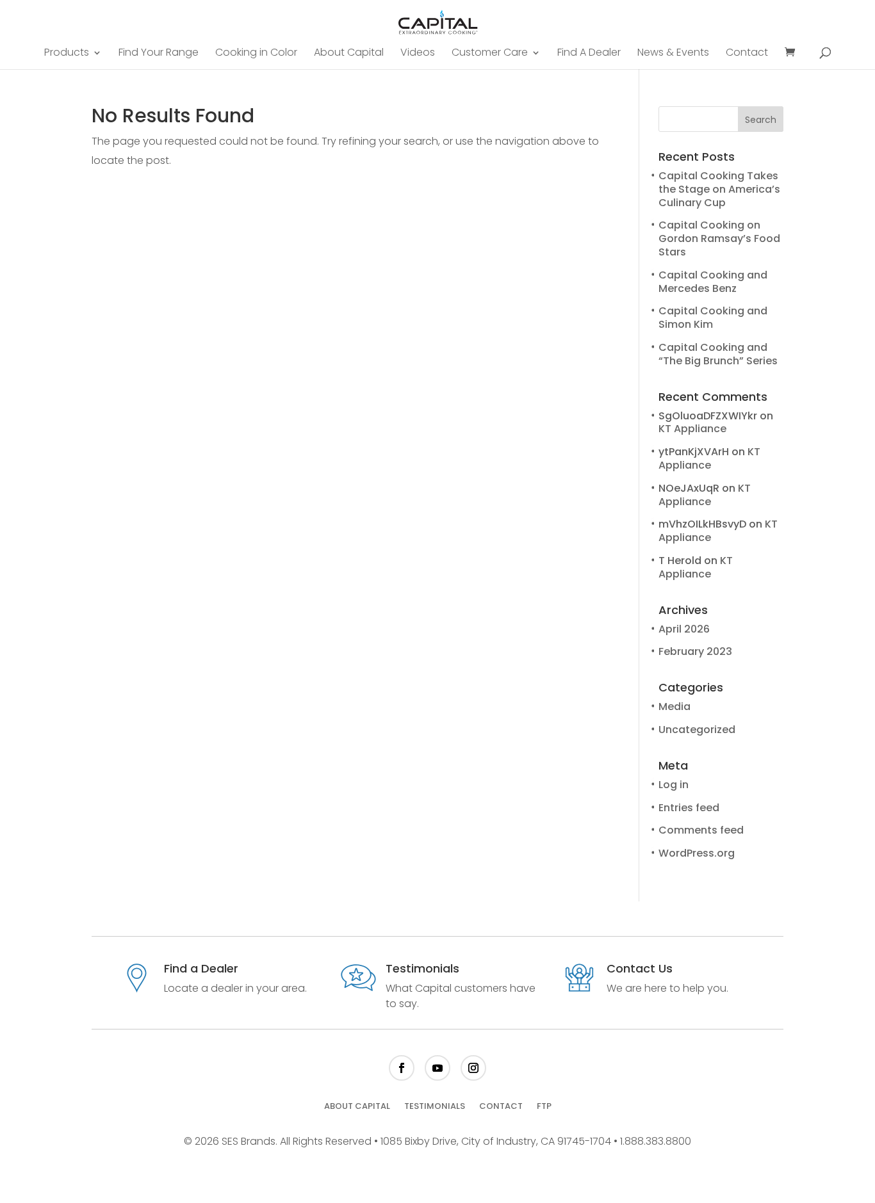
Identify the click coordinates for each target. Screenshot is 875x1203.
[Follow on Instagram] (473, 1068)
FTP (544, 1107)
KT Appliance (692, 428)
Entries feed (688, 807)
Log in (673, 784)
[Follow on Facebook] (401, 1068)
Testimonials (434, 1107)
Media (674, 706)
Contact (747, 54)
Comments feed (701, 830)
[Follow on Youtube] (437, 1068)
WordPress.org (696, 853)
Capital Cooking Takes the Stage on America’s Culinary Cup (719, 189)
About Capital (349, 54)
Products (66, 54)
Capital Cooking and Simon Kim (712, 317)
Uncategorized (696, 729)
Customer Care (490, 54)
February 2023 (695, 651)
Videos (417, 54)
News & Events (673, 54)
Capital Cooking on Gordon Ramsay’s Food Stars (719, 238)
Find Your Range (159, 54)
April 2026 (684, 629)
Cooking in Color (256, 54)
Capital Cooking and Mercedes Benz (712, 282)
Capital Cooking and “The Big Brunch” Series (718, 354)
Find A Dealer (589, 54)
